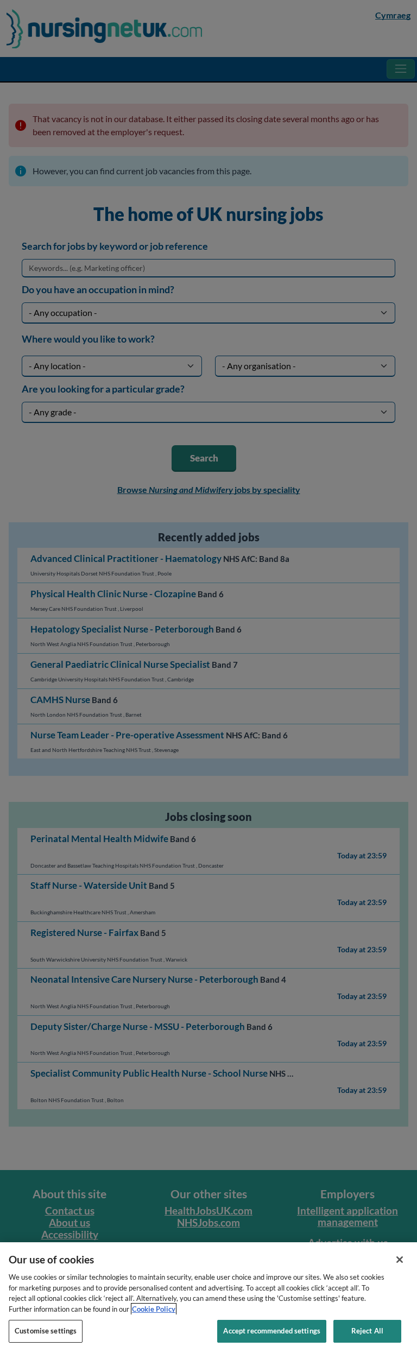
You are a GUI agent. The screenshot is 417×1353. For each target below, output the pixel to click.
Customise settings (46, 1330)
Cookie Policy (153, 1309)
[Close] (400, 1260)
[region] (208, 1297)
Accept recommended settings (271, 1330)
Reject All (367, 1330)
